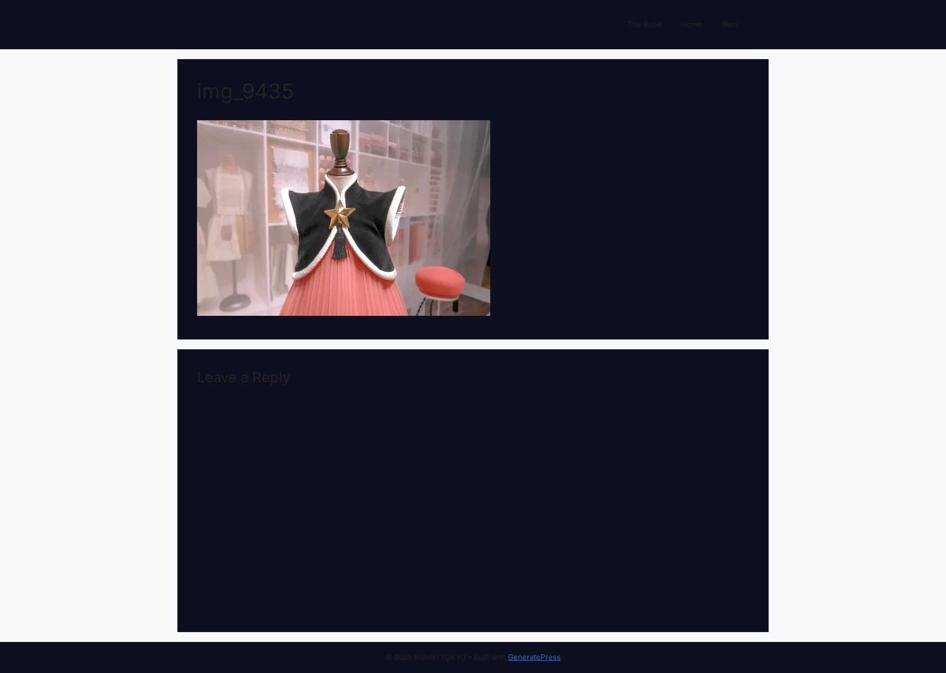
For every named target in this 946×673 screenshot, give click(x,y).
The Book (644, 24)
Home (691, 24)
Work (730, 24)
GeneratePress (534, 657)
